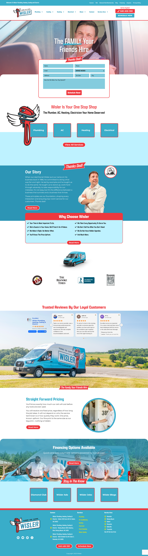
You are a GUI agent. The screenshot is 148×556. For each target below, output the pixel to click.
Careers (92, 3)
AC (62, 130)
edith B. (84, 315)
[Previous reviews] (51, 325)
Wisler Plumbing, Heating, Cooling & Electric (39, 322)
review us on (41, 331)
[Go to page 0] (83, 338)
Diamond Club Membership (107, 3)
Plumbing (37, 12)
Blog (116, 3)
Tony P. (60, 315)
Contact (91, 12)
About (81, 12)
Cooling (48, 12)
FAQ (97, 3)
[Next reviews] (121, 325)
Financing (122, 3)
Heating (59, 12)
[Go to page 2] (86, 338)
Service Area (102, 12)
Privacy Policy (137, 3)
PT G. (106, 315)
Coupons (129, 3)
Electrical (71, 12)
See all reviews (32, 331)
